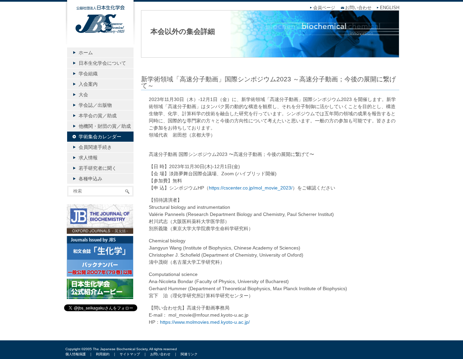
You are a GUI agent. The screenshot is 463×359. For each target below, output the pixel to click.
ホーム (86, 52)
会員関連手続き (95, 147)
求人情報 (88, 157)
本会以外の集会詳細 (182, 31)
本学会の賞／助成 (98, 115)
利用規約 (102, 354)
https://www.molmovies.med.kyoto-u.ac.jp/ (205, 322)
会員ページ (324, 7)
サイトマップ (130, 354)
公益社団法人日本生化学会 (100, 28)
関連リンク (189, 354)
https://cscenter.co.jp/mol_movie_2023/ (251, 188)
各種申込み (90, 178)
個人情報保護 (75, 354)
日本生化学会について (102, 63)
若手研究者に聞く (98, 168)
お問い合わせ (358, 7)
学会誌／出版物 (95, 105)
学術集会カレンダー (100, 136)
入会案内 (88, 84)
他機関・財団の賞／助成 (105, 126)
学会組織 (88, 73)
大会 (83, 94)
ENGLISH (389, 7)
